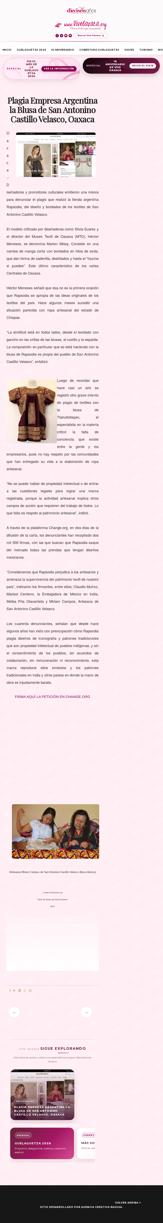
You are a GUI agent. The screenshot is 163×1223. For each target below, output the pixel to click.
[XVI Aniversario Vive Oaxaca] (81, 10)
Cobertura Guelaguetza (99, 49)
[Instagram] (61, 35)
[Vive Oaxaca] (81, 25)
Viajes (129, 49)
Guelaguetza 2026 (31, 49)
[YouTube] (66, 35)
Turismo (146, 49)
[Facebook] (57, 35)
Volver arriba (126, 1202)
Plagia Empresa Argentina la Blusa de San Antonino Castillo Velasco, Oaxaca (42, 1110)
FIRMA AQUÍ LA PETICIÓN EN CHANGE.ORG (52, 697)
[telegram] (19, 990)
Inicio (7, 49)
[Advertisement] (53, 752)
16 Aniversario (62, 49)
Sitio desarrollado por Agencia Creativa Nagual (81, 1207)
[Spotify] (70, 35)
